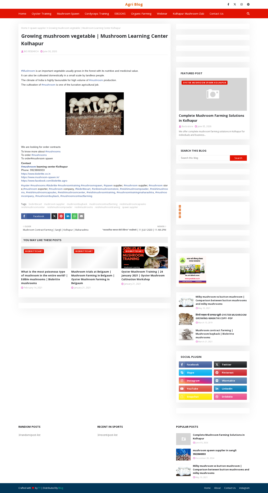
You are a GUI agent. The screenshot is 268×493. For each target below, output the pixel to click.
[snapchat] (195, 397)
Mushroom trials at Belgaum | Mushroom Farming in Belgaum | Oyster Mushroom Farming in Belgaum (92, 277)
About (217, 488)
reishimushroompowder (59, 207)
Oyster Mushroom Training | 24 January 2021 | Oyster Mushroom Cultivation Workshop (143, 275)
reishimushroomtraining (107, 207)
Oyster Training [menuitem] (41, 13)
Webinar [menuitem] (162, 13)
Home (24, 28)
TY (39, 488)
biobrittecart (35, 204)
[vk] (230, 381)
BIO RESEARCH (31, 51)
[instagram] (241, 4)
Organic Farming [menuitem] (141, 13)
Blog (60, 488)
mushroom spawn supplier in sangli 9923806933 (214, 452)
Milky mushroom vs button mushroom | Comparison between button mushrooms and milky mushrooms (221, 300)
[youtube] (195, 389)
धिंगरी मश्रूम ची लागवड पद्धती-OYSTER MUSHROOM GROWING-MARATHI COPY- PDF (221, 316)
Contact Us (230, 488)
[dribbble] (230, 397)
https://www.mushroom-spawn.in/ (40, 177)
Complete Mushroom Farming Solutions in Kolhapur (211, 118)
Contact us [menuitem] (217, 13)
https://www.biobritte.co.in (36, 173)
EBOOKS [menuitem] (120, 13)
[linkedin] (230, 389)
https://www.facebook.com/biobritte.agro (44, 180)
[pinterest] (248, 4)
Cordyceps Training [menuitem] (97, 13)
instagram (244, 488)
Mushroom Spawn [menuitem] (68, 13)
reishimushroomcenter (33, 207)
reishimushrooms (84, 207)
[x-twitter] (234, 4)
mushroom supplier (54, 204)
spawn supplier (38, 28)
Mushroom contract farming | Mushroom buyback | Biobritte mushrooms (215, 334)
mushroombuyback (77, 204)
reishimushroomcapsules (133, 204)
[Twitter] (54, 216)
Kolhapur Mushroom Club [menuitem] (188, 13)
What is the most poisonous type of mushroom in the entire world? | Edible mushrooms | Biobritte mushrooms (44, 277)
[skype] (195, 372)
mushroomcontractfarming (103, 204)
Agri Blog (134, 4)
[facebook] (228, 4)
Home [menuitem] (22, 13)
